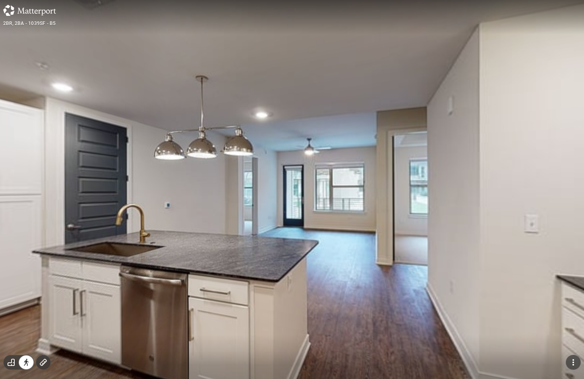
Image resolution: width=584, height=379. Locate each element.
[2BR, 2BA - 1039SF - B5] (292, 189)
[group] (18, 362)
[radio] (11, 362)
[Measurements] (43, 362)
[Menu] (573, 362)
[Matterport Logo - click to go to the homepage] (30, 10)
